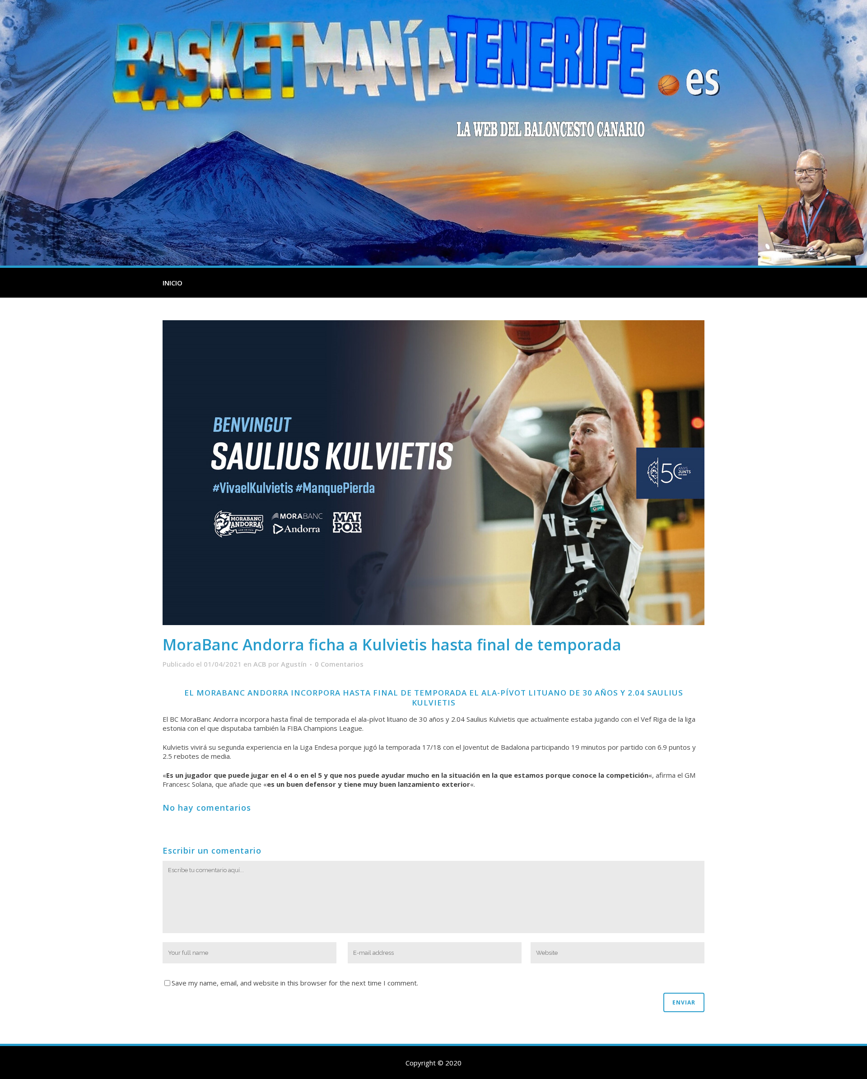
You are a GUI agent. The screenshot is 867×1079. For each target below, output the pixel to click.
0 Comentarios (339, 663)
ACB (259, 663)
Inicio (172, 282)
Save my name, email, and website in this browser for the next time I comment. (295, 982)
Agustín (294, 663)
